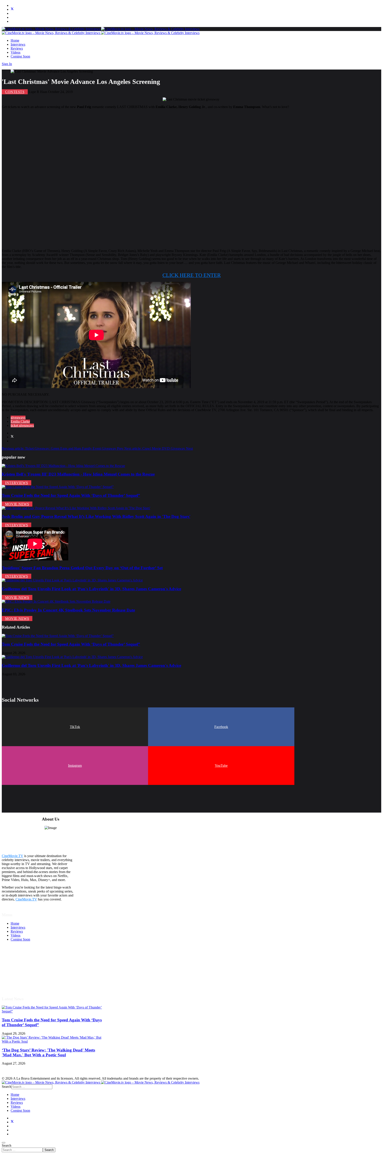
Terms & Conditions (25, 963)
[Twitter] (12, 9)
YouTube (221, 765)
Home (15, 40)
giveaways (18, 417)
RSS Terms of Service (26, 967)
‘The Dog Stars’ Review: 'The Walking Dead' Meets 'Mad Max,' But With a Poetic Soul (48, 1052)
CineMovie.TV (12, 856)
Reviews (17, 48)
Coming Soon (20, 56)
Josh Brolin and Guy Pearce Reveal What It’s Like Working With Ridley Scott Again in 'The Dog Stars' (96, 516)
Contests (14, 92)
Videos (15, 52)
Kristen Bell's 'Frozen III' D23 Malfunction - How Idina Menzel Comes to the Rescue (78, 474)
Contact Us (18, 983)
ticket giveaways (22, 425)
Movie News (17, 504)
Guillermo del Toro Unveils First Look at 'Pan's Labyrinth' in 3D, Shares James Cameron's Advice (91, 589)
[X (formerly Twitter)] (12, 437)
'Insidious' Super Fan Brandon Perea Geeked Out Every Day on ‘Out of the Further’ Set (82, 567)
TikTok (75, 727)
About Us (17, 979)
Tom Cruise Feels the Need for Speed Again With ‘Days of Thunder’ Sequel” (71, 495)
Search (6, 1145)
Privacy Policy (21, 971)
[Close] (3, 1142)
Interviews (18, 44)
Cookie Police (20, 975)
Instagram (75, 765)
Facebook (221, 727)
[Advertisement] (135, 178)
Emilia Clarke (20, 421)
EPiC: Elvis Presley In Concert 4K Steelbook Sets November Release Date (68, 610)
